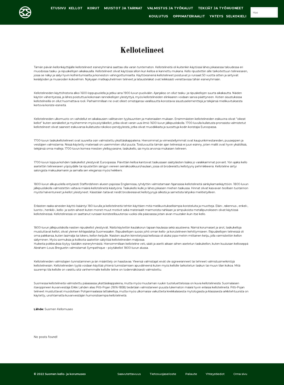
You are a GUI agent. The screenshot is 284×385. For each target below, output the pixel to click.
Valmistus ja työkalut (170, 8)
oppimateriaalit (189, 16)
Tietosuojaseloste (163, 374)
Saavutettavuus (129, 374)
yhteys (216, 16)
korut (93, 8)
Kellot (76, 8)
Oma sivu (240, 374)
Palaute (191, 374)
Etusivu (58, 8)
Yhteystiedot (215, 374)
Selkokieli (236, 16)
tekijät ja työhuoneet (221, 8)
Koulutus (158, 16)
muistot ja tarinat (123, 8)
